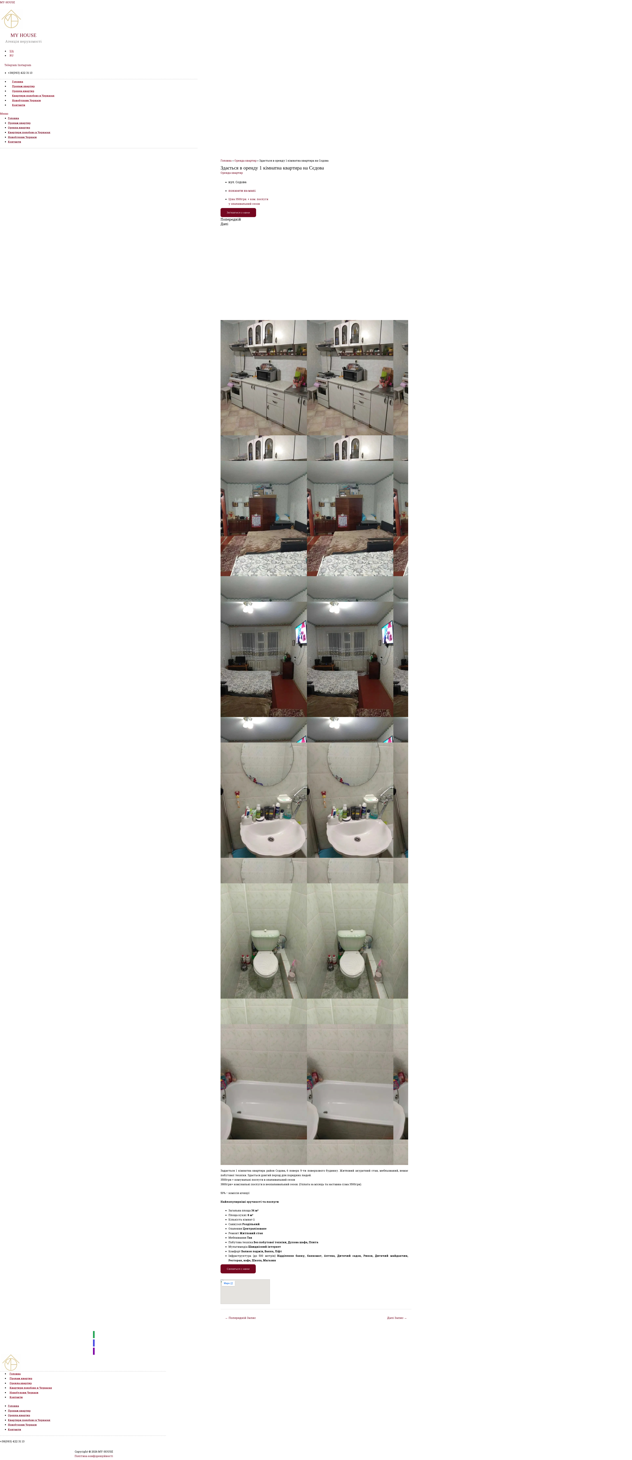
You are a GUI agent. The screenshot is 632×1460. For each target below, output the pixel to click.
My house (23, 35)
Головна (17, 81)
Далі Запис (397, 1318)
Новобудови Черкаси (26, 100)
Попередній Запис (240, 1318)
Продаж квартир (23, 86)
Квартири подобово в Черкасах (33, 95)
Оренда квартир (23, 91)
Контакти (18, 105)
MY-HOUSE (7, 2)
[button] (99, 113)
